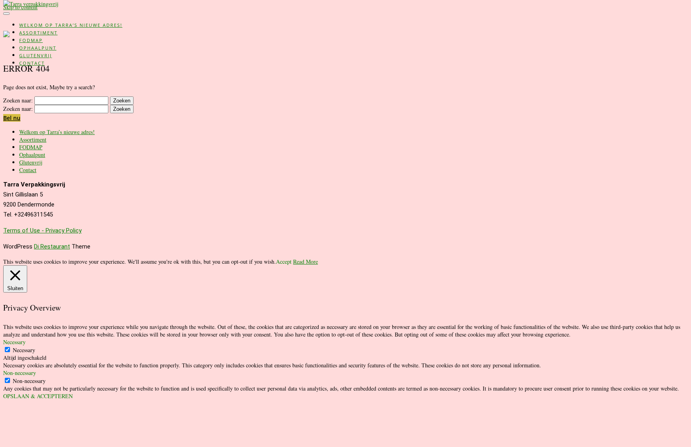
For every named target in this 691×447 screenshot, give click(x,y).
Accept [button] (284, 261)
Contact (32, 63)
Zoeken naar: (18, 100)
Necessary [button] (14, 342)
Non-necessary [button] (19, 373)
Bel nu (11, 118)
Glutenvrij (35, 55)
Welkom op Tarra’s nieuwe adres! (70, 25)
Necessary (24, 350)
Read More (305, 261)
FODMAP (31, 40)
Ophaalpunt (37, 48)
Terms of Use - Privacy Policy (42, 230)
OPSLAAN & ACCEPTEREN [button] (38, 396)
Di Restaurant (52, 246)
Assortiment (38, 33)
